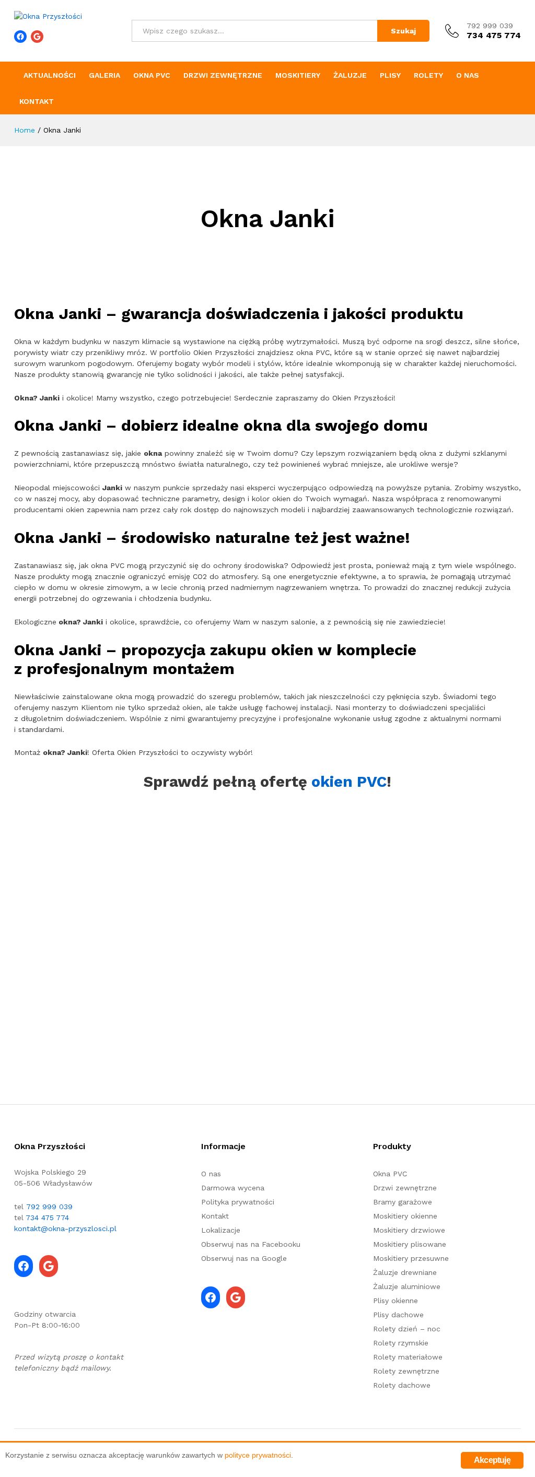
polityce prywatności (258, 1455)
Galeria (104, 75)
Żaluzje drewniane (405, 1272)
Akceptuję (492, 1460)
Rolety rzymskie (400, 1343)
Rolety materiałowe (408, 1357)
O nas (467, 75)
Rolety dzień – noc (406, 1329)
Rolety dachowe (402, 1385)
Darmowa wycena (232, 1188)
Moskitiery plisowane (409, 1244)
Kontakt (36, 101)
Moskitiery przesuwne (411, 1258)
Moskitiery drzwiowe (409, 1230)
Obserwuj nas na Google (244, 1258)
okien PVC (349, 781)
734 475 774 (47, 1217)
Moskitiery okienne (405, 1216)
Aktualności (50, 75)
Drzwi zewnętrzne (222, 75)
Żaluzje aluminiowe (406, 1286)
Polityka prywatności (237, 1202)
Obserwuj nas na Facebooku (250, 1244)
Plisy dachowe (398, 1314)
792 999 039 (490, 25)
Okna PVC (151, 75)
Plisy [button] (390, 75)
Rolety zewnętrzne (406, 1371)
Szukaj (403, 31)
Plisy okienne (395, 1300)
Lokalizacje (220, 1230)
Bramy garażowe (402, 1202)
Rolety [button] (428, 75)
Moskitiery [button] (297, 75)
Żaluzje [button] (350, 75)
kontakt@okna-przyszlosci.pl (65, 1228)
